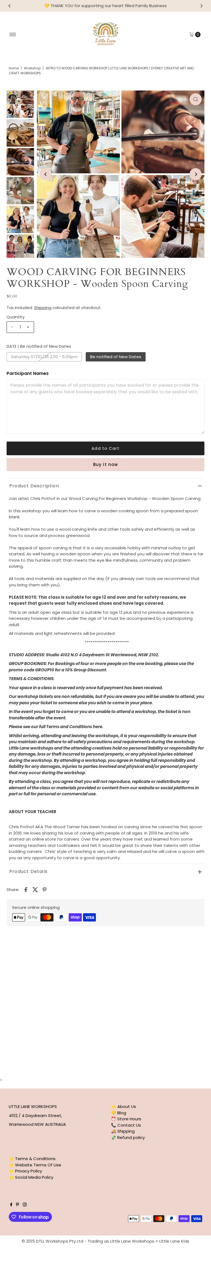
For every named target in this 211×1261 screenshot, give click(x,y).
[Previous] (9, 6)
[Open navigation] (13, 34)
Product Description (34, 486)
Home (14, 68)
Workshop (32, 68)
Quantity (15, 317)
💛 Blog (118, 1113)
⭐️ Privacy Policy (25, 1171)
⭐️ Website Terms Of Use (35, 1165)
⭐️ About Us (123, 1106)
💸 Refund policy (128, 1137)
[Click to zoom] (196, 99)
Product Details (28, 871)
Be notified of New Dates (115, 357)
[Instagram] (25, 1205)
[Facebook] (11, 1205)
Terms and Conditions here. (74, 727)
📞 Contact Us (126, 1125)
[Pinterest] (17, 1205)
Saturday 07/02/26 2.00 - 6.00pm (44, 357)
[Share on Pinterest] (44, 889)
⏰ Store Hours (126, 1119)
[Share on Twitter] (35, 889)
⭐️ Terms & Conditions (32, 1158)
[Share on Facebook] (26, 889)
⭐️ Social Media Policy (31, 1177)
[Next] (201, 6)
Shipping (42, 307)
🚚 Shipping (123, 1131)
